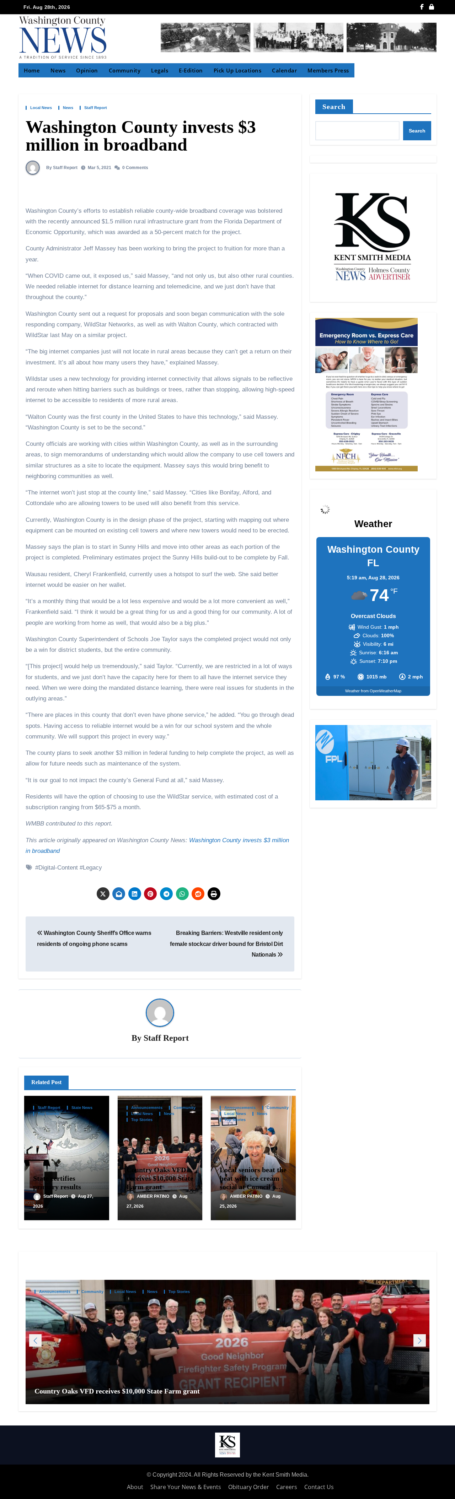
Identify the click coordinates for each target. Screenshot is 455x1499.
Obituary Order (248, 1487)
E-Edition (191, 70)
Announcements (146, 1108)
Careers (286, 1487)
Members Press (328, 70)
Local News (41, 108)
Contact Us (319, 1487)
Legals (159, 70)
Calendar (284, 70)
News (57, 70)
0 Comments (135, 167)
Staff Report (95, 108)
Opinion (87, 70)
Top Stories (48, 1114)
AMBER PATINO (153, 1196)
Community (125, 70)
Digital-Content (58, 867)
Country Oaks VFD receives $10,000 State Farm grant (160, 1178)
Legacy (92, 867)
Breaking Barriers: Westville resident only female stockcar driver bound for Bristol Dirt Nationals (226, 944)
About (135, 1487)
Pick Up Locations (238, 70)
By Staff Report (61, 167)
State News (81, 1108)
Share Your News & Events (185, 1487)
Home (32, 70)
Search (334, 106)
